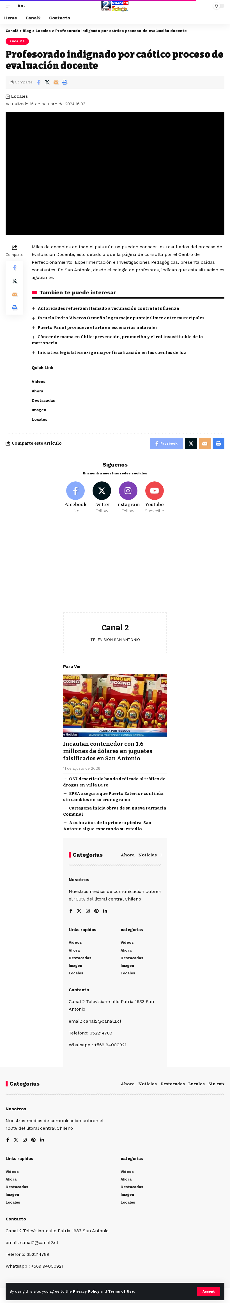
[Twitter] (101, 497)
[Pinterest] (96, 911)
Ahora (128, 855)
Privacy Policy (86, 1291)
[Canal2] (115, 6)
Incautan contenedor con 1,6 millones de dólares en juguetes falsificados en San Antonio (107, 751)
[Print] (64, 82)
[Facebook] (75, 497)
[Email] (56, 82)
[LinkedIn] (105, 911)
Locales (17, 41)
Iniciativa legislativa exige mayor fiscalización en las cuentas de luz (112, 352)
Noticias (147, 855)
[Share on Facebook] (38, 82)
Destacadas (172, 1083)
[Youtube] (154, 497)
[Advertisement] (115, 567)
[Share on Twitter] (47, 82)
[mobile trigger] (10, 6)
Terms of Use (121, 1291)
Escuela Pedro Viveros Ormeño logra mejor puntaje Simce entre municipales (121, 317)
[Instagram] (128, 497)
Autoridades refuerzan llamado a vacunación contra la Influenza (108, 308)
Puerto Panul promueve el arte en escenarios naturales (98, 327)
